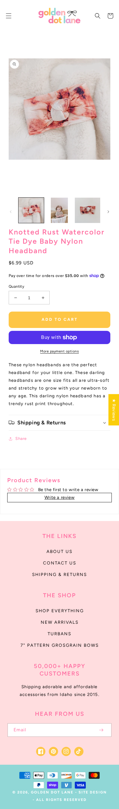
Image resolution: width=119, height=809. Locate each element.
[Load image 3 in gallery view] (87, 210)
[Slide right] (108, 211)
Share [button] (21, 438)
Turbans (59, 633)
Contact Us (59, 563)
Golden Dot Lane (52, 792)
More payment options (59, 351)
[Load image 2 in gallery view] (59, 210)
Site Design (93, 792)
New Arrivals (60, 622)
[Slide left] (10, 211)
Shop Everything (60, 610)
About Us (59, 551)
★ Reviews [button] (113, 410)
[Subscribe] (101, 730)
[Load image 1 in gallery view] (31, 210)
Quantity (16, 286)
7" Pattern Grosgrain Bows (60, 645)
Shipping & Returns (59, 574)
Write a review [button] (59, 497)
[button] (8, 15)
